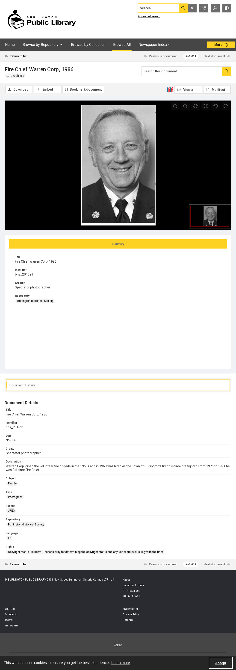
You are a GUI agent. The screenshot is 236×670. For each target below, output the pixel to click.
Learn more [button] (120, 663)
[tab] (118, 244)
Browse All (122, 44)
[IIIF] (170, 89)
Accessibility (131, 614)
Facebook (11, 614)
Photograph (15, 497)
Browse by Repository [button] (41, 44)
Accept (220, 663)
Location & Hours (133, 585)
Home (10, 44)
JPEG (11, 510)
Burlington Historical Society (35, 300)
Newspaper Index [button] (153, 44)
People (12, 483)
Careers (128, 620)
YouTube (10, 609)
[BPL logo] (41, 19)
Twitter (9, 620)
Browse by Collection (88, 44)
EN (10, 538)
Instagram (11, 625)
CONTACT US (131, 591)
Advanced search (149, 16)
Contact (118, 644)
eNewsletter (130, 609)
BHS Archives (15, 75)
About (126, 579)
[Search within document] (226, 71)
